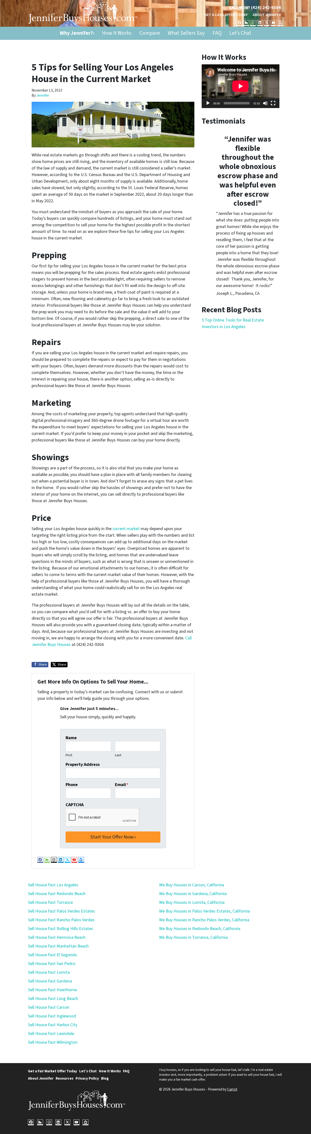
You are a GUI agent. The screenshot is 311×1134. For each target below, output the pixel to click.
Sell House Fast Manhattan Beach (58, 946)
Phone (72, 785)
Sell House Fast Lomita (49, 972)
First (69, 755)
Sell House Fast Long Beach (53, 999)
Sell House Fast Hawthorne (52, 990)
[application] (240, 86)
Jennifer (42, 95)
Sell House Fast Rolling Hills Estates (60, 929)
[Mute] (265, 103)
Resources (64, 1078)
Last (118, 755)
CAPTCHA (75, 805)
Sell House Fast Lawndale (51, 1034)
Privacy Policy (87, 1078)
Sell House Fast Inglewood (52, 1016)
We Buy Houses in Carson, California (191, 885)
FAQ (217, 33)
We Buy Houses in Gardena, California (193, 894)
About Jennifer (267, 14)
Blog (105, 1078)
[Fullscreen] (273, 103)
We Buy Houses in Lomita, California (192, 902)
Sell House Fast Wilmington (53, 1042)
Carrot (232, 1089)
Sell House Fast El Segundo (52, 955)
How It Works (116, 33)
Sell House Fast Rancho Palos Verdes (61, 920)
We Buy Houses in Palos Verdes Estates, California (204, 911)
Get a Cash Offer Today (226, 14)
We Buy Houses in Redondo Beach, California (199, 929)
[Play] (208, 103)
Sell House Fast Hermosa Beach (57, 937)
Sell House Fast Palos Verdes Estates (61, 911)
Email (121, 785)
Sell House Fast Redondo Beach (57, 894)
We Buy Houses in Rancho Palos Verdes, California (204, 920)
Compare (149, 33)
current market (126, 529)
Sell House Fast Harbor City (52, 1025)
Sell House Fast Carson (48, 1007)
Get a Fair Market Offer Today (52, 1071)
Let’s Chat (240, 33)
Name (71, 738)
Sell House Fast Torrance (50, 902)
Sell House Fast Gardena (50, 981)
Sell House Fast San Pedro (51, 964)
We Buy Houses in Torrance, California (193, 937)
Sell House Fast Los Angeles (53, 885)
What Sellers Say (186, 33)
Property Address (83, 765)
